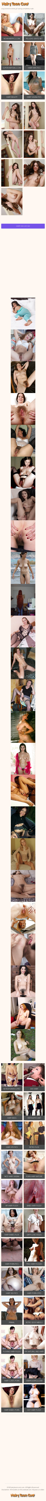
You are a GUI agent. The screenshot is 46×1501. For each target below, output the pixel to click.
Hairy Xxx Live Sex (23, 226)
